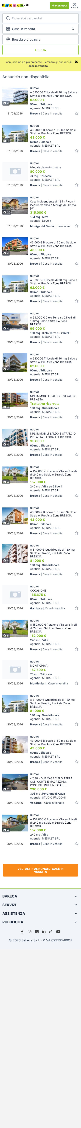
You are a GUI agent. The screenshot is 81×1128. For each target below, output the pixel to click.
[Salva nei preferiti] (77, 113)
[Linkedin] (44, 932)
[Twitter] (37, 932)
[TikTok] (51, 932)
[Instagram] (30, 932)
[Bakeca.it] (24, 5)
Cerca (40, 50)
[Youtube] (58, 932)
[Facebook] (23, 932)
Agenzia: (45, 108)
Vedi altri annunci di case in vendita (40, 870)
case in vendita (38, 65)
